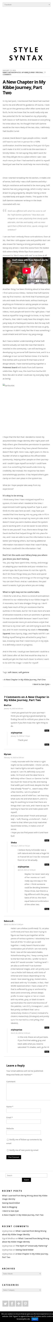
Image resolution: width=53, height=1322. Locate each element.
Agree (35, 1319)
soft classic (13, 672)
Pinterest (25, 1304)
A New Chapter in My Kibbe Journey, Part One (25, 679)
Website (10, 1128)
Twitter (5, 1304)
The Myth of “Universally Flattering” (32, 1246)
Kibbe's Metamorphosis (12, 72)
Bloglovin (19, 1304)
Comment (10, 1081)
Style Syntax (26, 54)
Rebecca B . (9, 921)
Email (9, 1117)
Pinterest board (10, 367)
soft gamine (23, 672)
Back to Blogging (9, 1207)
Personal (39, 72)
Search (26, 1180)
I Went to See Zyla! (40, 684)
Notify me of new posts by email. (24, 1150)
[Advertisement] (26, 27)
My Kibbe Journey (28, 72)
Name (9, 1106)
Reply (47, 730)
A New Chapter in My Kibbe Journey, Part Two (24, 87)
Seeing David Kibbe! (11, 1203)
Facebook (12, 1304)
